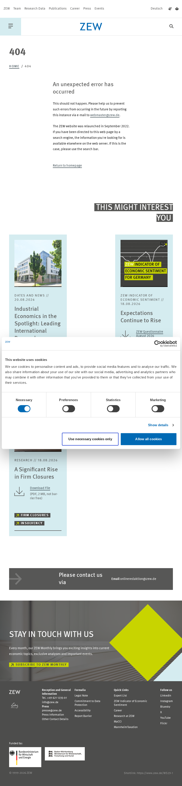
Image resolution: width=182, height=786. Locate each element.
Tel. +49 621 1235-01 (54, 697)
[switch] (68, 408)
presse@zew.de (52, 710)
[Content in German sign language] (170, 9)
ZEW (7, 8)
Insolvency (32, 523)
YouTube (165, 717)
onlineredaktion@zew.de (133, 579)
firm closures (35, 515)
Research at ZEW (124, 716)
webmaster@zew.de (104, 115)
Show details (158, 425)
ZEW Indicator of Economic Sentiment (130, 703)
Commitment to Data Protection (87, 703)
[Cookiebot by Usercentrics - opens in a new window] (157, 343)
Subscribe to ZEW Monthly (41, 665)
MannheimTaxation (126, 727)
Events (99, 8)
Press (87, 8)
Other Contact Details (55, 719)
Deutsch (157, 8)
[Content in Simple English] (177, 9)
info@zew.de (50, 702)
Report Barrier (83, 716)
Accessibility (83, 710)
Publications (58, 8)
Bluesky (165, 706)
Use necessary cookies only (90, 439)
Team (17, 8)
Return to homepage (67, 165)
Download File (40, 488)
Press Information (53, 714)
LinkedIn (165, 695)
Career (75, 8)
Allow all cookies (148, 439)
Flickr (163, 723)
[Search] (171, 27)
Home (14, 66)
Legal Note (81, 695)
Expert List (120, 695)
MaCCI (118, 721)
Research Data (34, 8)
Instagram (166, 701)
